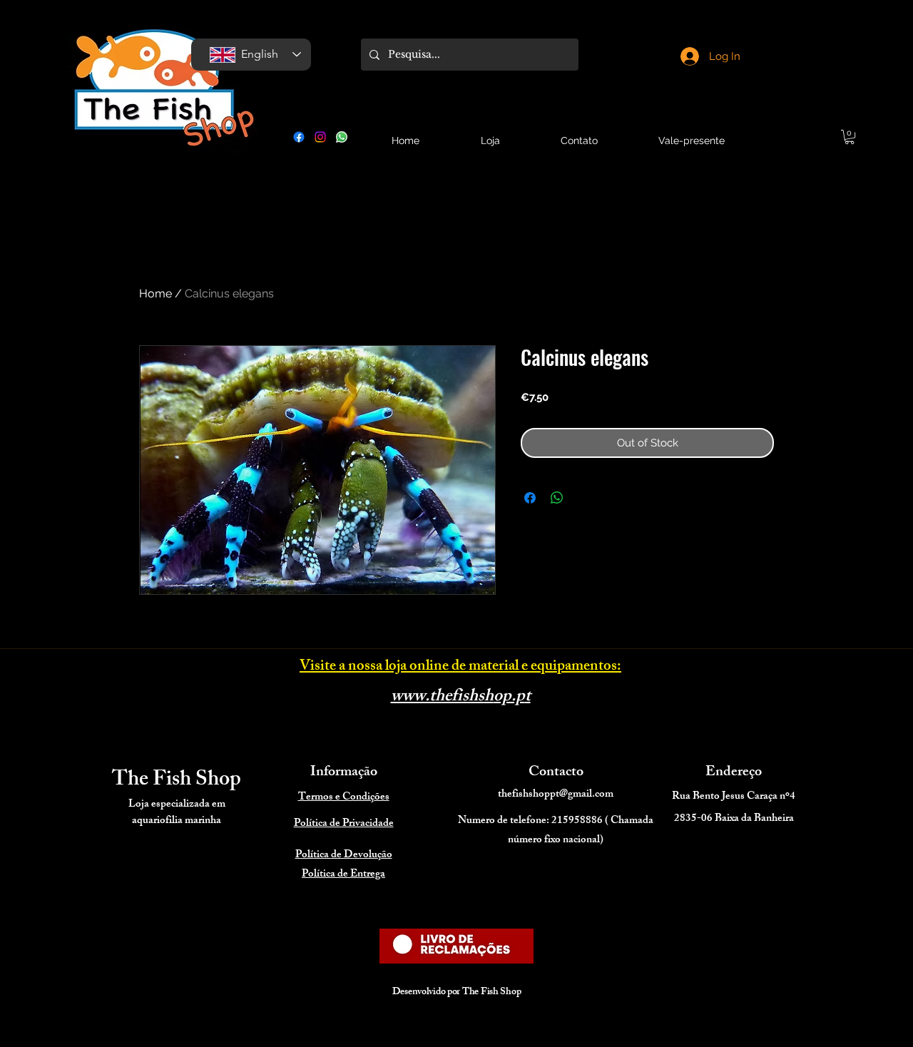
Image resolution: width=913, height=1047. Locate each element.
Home (155, 293)
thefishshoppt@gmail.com (555, 795)
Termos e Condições (343, 797)
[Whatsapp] (342, 137)
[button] (849, 137)
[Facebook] (299, 137)
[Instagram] (320, 137)
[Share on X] (584, 497)
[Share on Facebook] (530, 497)
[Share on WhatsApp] (557, 497)
